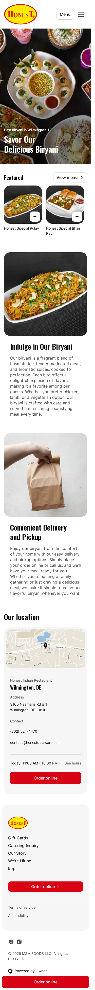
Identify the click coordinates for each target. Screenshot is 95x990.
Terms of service (21, 907)
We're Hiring (19, 860)
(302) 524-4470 (23, 732)
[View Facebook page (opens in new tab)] (11, 942)
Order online (46, 778)
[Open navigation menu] (81, 14)
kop (11, 868)
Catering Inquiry (23, 845)
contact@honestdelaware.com (35, 743)
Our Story (17, 853)
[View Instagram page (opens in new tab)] (19, 942)
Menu (65, 14)
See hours (73, 763)
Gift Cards (18, 837)
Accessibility (18, 915)
